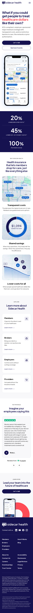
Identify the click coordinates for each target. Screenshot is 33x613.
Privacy (20, 565)
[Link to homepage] (11, 2)
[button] (29, 3)
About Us (5, 555)
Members (5, 539)
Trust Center (6, 568)
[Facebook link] (23, 530)
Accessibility (22, 555)
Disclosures (22, 558)
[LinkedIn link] (16, 530)
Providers (5, 549)
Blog (19, 543)
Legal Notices (22, 561)
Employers (6, 546)
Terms (20, 568)
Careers (5, 561)
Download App (7, 565)
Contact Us (6, 558)
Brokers (5, 543)
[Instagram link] (27, 530)
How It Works (22, 539)
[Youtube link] (20, 530)
